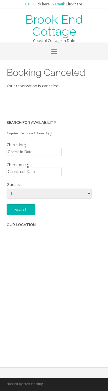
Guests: (14, 184)
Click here (41, 4)
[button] (54, 52)
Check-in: (16, 144)
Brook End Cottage (54, 24)
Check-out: (18, 164)
